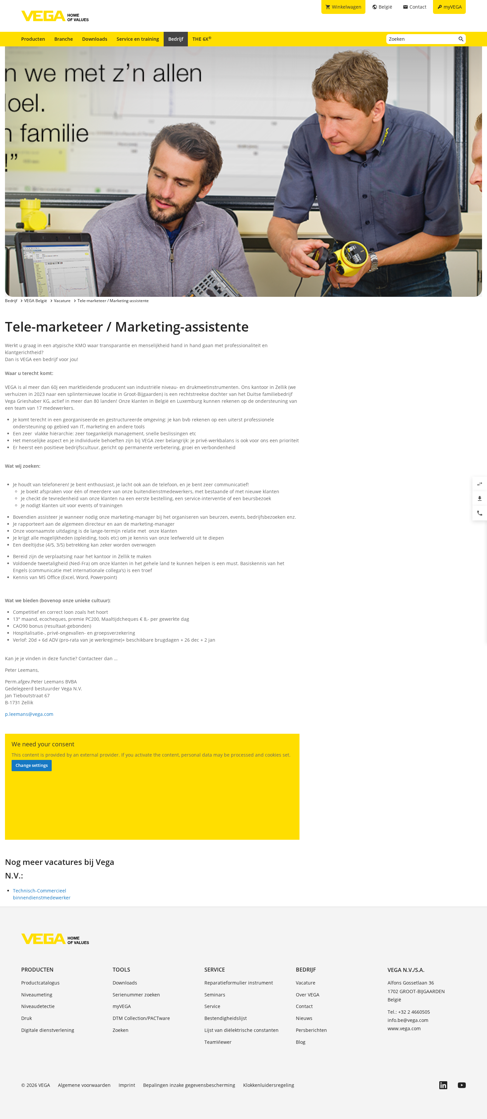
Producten (33, 39)
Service (214, 969)
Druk (26, 1018)
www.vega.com (404, 1028)
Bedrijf (175, 39)
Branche (63, 39)
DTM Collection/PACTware (141, 1018)
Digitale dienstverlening (47, 1030)
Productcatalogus (40, 983)
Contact (304, 1006)
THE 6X (201, 38)
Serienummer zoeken (136, 994)
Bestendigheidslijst (225, 1018)
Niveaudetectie (38, 1006)
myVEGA (122, 1006)
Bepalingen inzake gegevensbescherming (189, 1085)
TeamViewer (218, 1042)
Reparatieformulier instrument (238, 983)
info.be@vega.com (408, 1020)
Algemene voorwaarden (84, 1085)
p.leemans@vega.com (29, 714)
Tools (121, 969)
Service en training (138, 39)
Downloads (94, 39)
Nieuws (304, 1018)
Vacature (305, 983)
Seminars (214, 994)
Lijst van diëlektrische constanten (241, 1030)
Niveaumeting (36, 994)
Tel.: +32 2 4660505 (409, 1012)
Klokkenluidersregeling (268, 1085)
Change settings (32, 765)
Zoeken (121, 1030)
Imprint (127, 1085)
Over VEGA (307, 994)
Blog (300, 1042)
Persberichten (311, 1030)
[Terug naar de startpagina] (55, 938)
